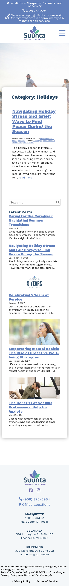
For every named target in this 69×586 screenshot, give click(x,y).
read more (27, 177)
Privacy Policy (9, 575)
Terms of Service (34, 575)
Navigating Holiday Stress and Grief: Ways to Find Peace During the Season (34, 121)
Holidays (21, 140)
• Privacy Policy (21, 581)
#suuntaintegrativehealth (23, 142)
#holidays (37, 140)
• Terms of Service (46, 581)
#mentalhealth (49, 140)
